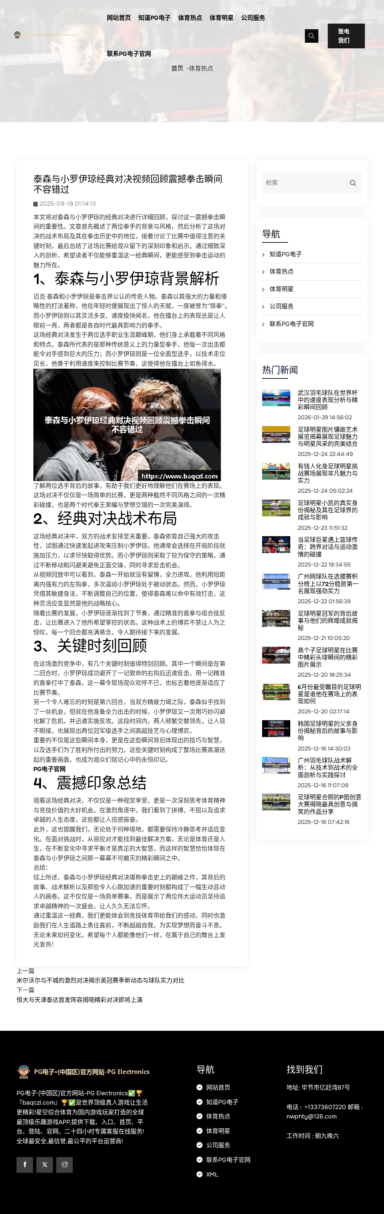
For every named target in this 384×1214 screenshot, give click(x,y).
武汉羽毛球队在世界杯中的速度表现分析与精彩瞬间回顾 (328, 400)
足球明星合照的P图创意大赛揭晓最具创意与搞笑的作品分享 (330, 804)
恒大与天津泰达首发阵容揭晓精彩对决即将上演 (79, 1000)
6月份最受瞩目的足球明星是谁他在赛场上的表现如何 (329, 694)
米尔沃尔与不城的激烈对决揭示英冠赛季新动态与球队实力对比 (100, 980)
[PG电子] (54, 34)
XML (211, 1174)
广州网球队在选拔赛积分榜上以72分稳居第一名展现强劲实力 (328, 583)
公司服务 (253, 18)
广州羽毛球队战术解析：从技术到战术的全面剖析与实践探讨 (328, 767)
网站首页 (119, 18)
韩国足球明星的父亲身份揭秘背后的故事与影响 (328, 731)
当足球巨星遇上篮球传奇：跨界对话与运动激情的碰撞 (328, 547)
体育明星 (222, 18)
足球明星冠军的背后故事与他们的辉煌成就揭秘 (328, 620)
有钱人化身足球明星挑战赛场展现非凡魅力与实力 (328, 473)
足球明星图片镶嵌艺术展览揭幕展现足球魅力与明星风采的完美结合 (328, 436)
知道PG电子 (154, 18)
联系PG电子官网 (129, 54)
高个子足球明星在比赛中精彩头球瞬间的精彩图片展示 (328, 657)
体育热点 (190, 18)
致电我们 (344, 36)
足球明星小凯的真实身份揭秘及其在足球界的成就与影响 (328, 510)
